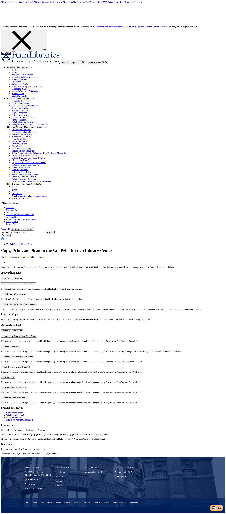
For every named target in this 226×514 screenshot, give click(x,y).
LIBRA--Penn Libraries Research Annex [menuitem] (28, 158)
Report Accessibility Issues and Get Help (125, 2)
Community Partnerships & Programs (21, 219)
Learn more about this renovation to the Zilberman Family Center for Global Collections (131, 27)
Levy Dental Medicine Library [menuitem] (24, 155)
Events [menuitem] (14, 189)
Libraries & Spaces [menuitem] (14, 127)
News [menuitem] (14, 186)
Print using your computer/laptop (19, 420)
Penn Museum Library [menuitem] (21, 167)
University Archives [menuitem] (20, 115)
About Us (10, 207)
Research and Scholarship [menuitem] (22, 75)
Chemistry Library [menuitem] (19, 144)
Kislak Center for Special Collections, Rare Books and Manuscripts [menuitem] (39, 153)
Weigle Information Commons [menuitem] (24, 179)
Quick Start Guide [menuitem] (19, 96)
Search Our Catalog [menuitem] (20, 108)
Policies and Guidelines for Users (20, 214)
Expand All (6, 278)
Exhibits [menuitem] (15, 191)
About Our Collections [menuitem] (21, 101)
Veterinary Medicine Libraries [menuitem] (24, 177)
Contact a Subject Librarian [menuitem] (23, 117)
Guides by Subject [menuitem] (19, 79)
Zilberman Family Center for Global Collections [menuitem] (31, 181)
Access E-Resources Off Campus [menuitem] (25, 91)
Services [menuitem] (15, 70)
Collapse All (17, 278)
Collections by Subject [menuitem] (21, 103)
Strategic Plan (12, 222)
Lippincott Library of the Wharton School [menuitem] (29, 162)
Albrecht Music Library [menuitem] (21, 137)
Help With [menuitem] (11, 67)
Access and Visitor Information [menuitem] (24, 132)
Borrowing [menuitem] (16, 72)
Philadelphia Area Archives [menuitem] (23, 122)
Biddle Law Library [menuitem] (20, 141)
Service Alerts (12, 224)
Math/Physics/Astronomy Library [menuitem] (25, 165)
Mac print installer (13, 417)
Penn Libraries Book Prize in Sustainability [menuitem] (29, 196)
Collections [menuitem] (11, 98)
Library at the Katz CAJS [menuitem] (22, 160)
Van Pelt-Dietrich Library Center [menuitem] (25, 174)
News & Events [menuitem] (13, 184)
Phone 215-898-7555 (98, 2)
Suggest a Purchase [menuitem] (19, 120)
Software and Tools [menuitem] (20, 84)
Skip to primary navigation (45, 2)
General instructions (14, 413)
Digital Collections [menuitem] (19, 113)
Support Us (5, 229)
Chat (87, 2)
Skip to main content (9, 2)
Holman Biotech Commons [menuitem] (23, 151)
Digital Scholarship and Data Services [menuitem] (27, 86)
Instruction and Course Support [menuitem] (24, 77)
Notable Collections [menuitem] (20, 110)
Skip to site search (26, 2)
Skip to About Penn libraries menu (70, 2)
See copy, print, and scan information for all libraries (22, 257)
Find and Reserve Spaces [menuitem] (22, 134)
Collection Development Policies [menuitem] (25, 106)
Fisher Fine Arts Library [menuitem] (21, 148)
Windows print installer (15, 415)
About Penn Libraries (10, 203)
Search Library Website (10, 232)
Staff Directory (12, 210)
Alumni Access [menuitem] (18, 93)
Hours (8, 212)
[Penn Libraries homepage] (30, 62)
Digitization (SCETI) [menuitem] (20, 89)
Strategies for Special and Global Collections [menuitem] (30, 124)
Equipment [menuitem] (16, 82)
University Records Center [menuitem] (22, 172)
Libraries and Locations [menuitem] (21, 129)
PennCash (26, 430)
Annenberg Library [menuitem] (19, 139)
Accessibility (11, 217)
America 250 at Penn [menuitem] (20, 198)
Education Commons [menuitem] (20, 146)
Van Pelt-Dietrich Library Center (19, 244)
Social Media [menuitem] (17, 193)
